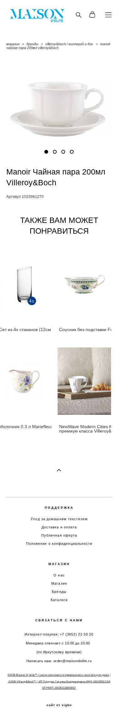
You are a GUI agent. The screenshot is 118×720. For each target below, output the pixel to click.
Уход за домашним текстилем (59, 519)
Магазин (59, 583)
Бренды (59, 592)
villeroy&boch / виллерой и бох (69, 44)
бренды (32, 44)
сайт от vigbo (59, 705)
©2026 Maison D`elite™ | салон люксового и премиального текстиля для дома (58, 675)
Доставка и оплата (59, 527)
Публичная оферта (59, 535)
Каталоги (59, 600)
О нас (59, 575)
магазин (13, 44)
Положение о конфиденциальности (59, 543)
